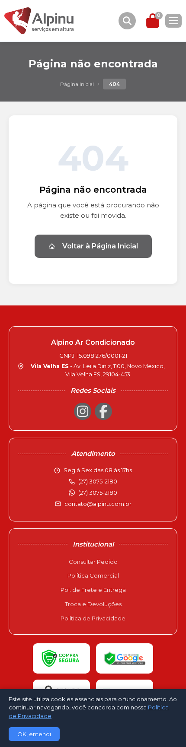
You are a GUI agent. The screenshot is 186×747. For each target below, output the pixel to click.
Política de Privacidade (93, 618)
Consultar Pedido (93, 561)
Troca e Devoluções (93, 604)
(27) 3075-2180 (97, 492)
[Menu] (173, 21)
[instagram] (82, 411)
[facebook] (103, 411)
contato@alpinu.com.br (97, 503)
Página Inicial (77, 84)
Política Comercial (93, 575)
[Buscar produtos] (127, 20)
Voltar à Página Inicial (100, 246)
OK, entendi (34, 734)
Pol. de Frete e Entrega (93, 589)
